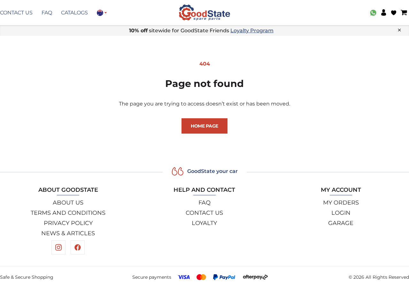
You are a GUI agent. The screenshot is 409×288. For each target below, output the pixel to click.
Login (341, 213)
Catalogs (74, 13)
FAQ (47, 13)
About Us (68, 202)
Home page (204, 126)
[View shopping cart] (404, 13)
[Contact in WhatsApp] (373, 13)
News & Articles (68, 233)
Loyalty (204, 223)
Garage (340, 223)
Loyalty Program (252, 30)
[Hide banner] (399, 30)
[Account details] (383, 13)
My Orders (341, 202)
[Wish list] (394, 13)
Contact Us (16, 13)
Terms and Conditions (68, 213)
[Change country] (102, 13)
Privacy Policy (68, 223)
